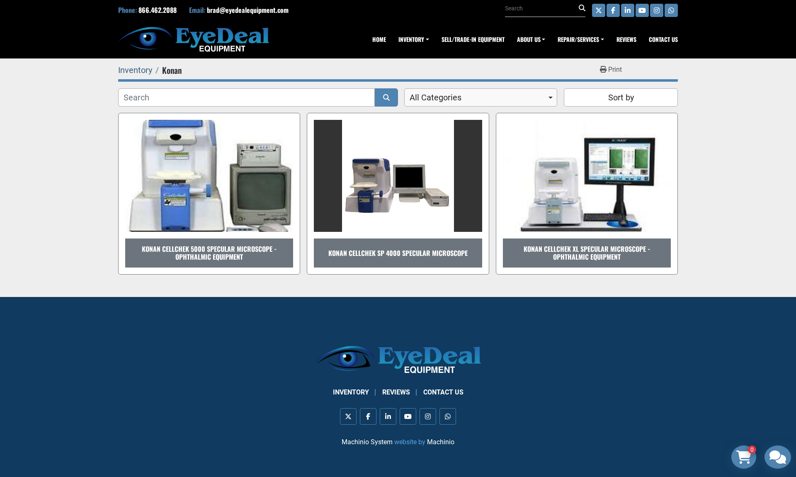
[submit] (582, 8)
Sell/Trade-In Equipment (473, 39)
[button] (581, 39)
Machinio (440, 442)
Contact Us (663, 39)
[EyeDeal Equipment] (398, 359)
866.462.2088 (157, 10)
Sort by (621, 97)
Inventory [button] (411, 39)
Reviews (626, 39)
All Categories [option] (435, 97)
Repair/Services (578, 39)
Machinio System (367, 442)
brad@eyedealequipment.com (248, 10)
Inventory (351, 392)
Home (379, 39)
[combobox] (480, 97)
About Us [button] (529, 39)
